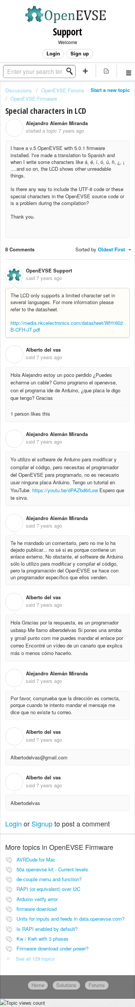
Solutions (66, 985)
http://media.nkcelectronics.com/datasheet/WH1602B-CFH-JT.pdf (66, 326)
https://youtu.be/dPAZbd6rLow (65, 490)
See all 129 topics (35, 958)
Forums (96, 985)
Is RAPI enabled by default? (47, 928)
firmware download (36, 908)
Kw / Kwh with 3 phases (42, 938)
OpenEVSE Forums (62, 90)
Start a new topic (110, 89)
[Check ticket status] (106, 70)
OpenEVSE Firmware (33, 98)
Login (13, 823)
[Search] (71, 71)
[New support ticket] (85, 70)
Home (38, 985)
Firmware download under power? (52, 948)
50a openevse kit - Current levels (52, 869)
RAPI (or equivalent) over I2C (48, 888)
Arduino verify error (37, 899)
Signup (42, 823)
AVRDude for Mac (36, 859)
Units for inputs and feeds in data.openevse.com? (70, 918)
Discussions (18, 90)
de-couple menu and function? (49, 879)
